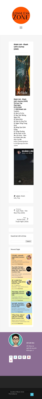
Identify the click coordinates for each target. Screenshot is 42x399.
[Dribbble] (11, 360)
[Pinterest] (29, 357)
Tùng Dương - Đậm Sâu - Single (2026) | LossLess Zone (18, 293)
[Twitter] (15, 357)
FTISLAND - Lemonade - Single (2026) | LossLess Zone (18, 257)
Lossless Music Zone (17, 392)
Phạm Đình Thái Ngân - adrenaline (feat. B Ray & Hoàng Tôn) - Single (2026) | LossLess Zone (19, 269)
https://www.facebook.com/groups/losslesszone (21, 143)
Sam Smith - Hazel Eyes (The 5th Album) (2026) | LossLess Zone (18, 305)
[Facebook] (11, 357)
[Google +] (24, 357)
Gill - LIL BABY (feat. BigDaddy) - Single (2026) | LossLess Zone (19, 281)
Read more (20, 264)
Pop (18, 198)
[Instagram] (20, 357)
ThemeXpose (13, 394)
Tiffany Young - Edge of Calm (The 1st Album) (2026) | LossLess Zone (18, 316)
